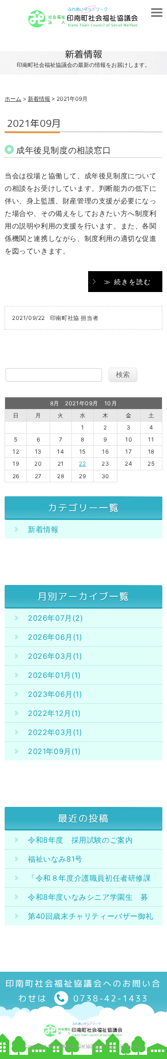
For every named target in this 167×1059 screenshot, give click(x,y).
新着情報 (39, 98)
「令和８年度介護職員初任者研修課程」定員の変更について (89, 880)
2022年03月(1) (55, 732)
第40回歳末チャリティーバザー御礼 (90, 916)
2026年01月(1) (54, 675)
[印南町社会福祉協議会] (83, 24)
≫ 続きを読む (127, 282)
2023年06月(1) (55, 694)
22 (82, 463)
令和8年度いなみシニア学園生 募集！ (88, 899)
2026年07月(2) (56, 618)
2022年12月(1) (54, 713)
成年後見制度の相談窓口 (63, 150)
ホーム (13, 98)
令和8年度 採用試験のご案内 (80, 840)
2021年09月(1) (54, 751)
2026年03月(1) (55, 656)
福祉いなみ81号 (55, 859)
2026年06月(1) (55, 637)
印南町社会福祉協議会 (76, 1046)
